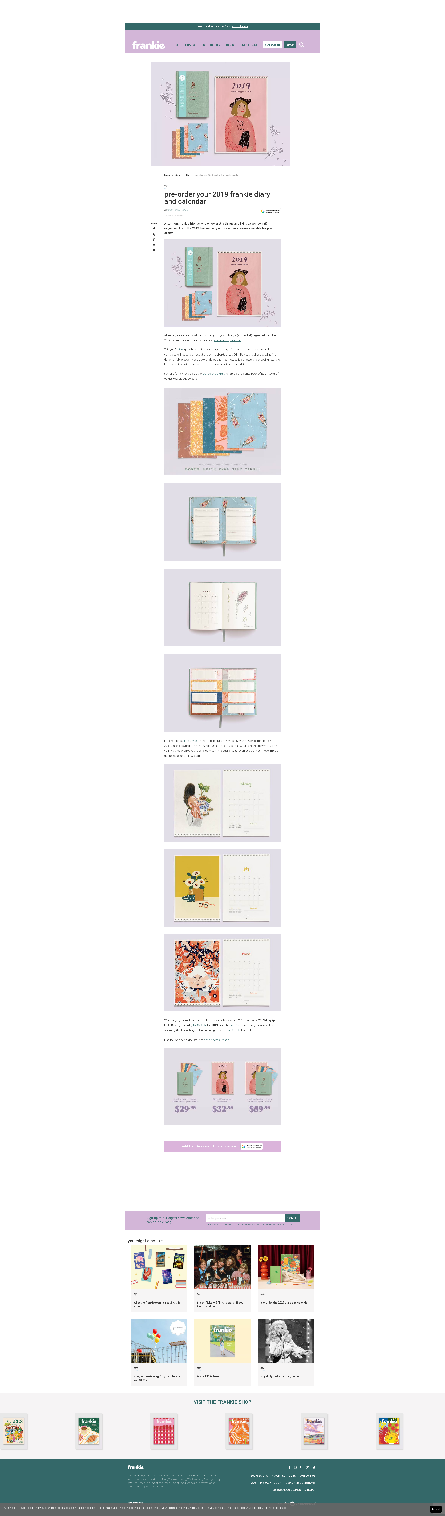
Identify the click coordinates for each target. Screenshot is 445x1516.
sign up (222, 778)
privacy (214, 789)
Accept (436, 1509)
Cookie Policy (255, 1507)
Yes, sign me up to (223, 766)
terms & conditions (227, 791)
